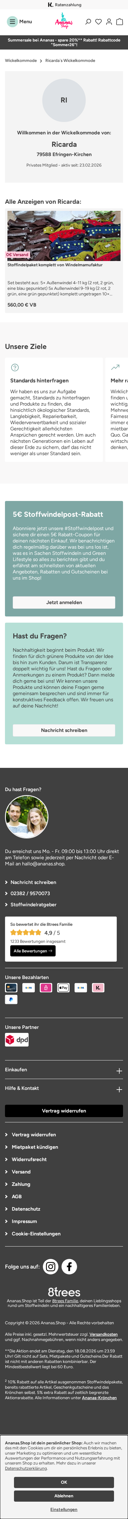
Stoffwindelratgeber (34, 904)
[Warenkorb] (118, 21)
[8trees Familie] (64, 1292)
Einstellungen (63, 1509)
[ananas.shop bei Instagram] (50, 1266)
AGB (16, 1196)
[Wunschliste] (98, 21)
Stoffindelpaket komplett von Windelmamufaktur (55, 264)
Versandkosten (103, 1334)
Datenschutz (25, 1209)
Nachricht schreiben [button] (64, 730)
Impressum (24, 1221)
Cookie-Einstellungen (36, 1234)
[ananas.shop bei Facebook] (69, 1266)
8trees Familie (65, 1300)
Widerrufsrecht (29, 1159)
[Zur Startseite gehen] (64, 20)
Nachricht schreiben (33, 882)
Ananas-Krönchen (99, 1397)
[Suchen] (88, 21)
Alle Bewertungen (30, 950)
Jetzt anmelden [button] (64, 602)
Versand (21, 1172)
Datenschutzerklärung (26, 1468)
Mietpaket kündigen (34, 1147)
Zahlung (20, 1184)
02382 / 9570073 (30, 893)
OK (64, 1482)
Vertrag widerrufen (64, 1111)
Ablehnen (63, 1496)
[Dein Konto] (109, 21)
